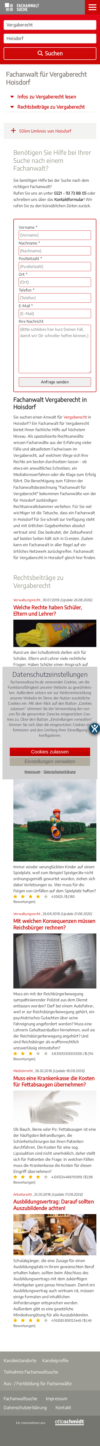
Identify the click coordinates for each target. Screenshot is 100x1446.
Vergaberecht (75, 417)
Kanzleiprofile (55, 1360)
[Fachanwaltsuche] (22, 9)
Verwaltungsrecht (27, 600)
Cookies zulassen (50, 751)
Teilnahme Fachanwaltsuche (31, 1372)
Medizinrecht (23, 1071)
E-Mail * (26, 305)
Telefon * (26, 290)
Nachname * (29, 243)
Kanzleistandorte (20, 1360)
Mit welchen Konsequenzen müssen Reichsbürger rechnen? (54, 923)
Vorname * (28, 227)
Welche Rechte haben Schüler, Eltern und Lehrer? (47, 610)
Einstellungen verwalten (50, 761)
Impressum (56, 1398)
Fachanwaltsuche (20, 1398)
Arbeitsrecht (23, 1194)
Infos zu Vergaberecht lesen (46, 96)
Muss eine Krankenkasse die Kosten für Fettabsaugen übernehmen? (54, 1081)
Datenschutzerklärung (25, 1407)
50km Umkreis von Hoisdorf (44, 131)
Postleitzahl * (30, 258)
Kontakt (63, 1407)
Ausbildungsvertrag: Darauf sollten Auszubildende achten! (53, 1204)
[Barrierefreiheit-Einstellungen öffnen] (94, 728)
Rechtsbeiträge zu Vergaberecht (50, 107)
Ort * (23, 274)
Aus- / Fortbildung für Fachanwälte (38, 1383)
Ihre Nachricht (31, 321)
